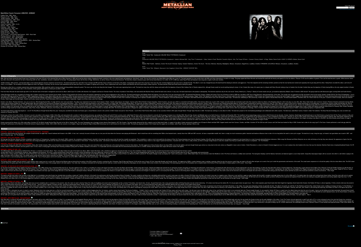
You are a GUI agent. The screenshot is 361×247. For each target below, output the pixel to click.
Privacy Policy (178, 245)
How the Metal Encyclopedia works (347, 9)
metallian (161, 243)
